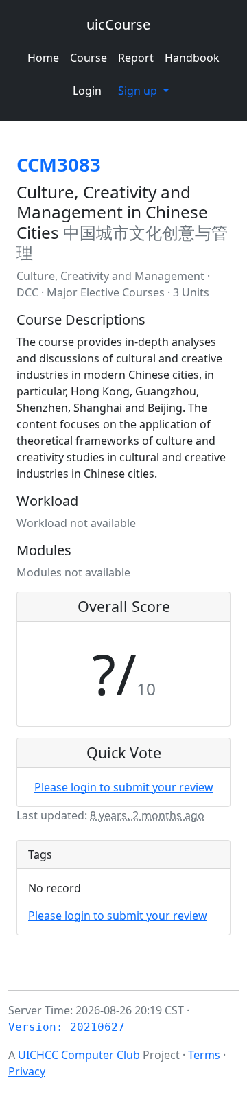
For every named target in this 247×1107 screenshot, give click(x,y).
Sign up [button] (139, 90)
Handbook (192, 57)
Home (43, 57)
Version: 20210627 (66, 1027)
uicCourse (118, 24)
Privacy (26, 1071)
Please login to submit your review (123, 787)
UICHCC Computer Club (79, 1054)
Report (136, 57)
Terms (204, 1054)
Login (87, 90)
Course (88, 57)
